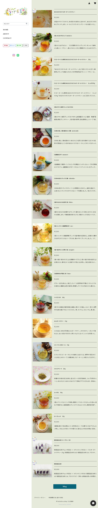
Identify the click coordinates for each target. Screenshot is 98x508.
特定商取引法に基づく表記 (56, 497)
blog (65, 486)
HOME (5, 30)
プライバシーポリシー (40, 497)
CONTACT (7, 38)
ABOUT (6, 34)
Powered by (63, 504)
